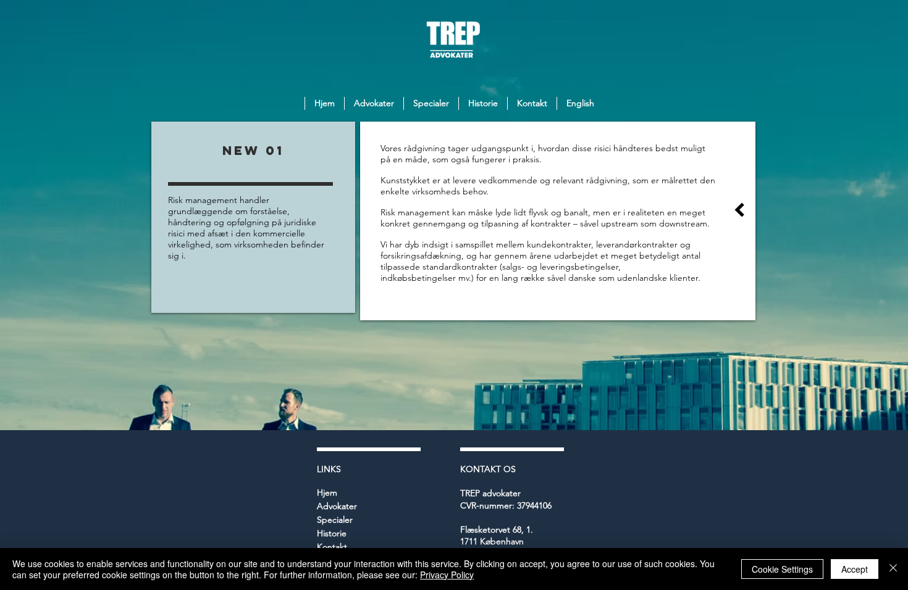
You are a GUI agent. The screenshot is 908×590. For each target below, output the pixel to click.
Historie (332, 533)
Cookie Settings (782, 569)
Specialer (335, 519)
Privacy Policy (447, 574)
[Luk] (893, 569)
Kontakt (332, 546)
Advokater (337, 506)
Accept (854, 569)
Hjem (327, 492)
